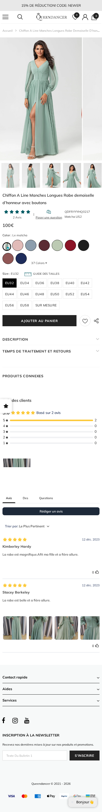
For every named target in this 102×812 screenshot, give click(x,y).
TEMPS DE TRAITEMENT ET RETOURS (36, 351)
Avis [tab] (9, 498)
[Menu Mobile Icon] (5, 17)
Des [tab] (25, 498)
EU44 (9, 294)
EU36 (39, 283)
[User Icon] (85, 17)
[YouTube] (26, 720)
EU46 (24, 294)
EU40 (70, 283)
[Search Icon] (24, 17)
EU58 (24, 305)
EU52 (70, 294)
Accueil (7, 30)
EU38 (55, 283)
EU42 (85, 283)
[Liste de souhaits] (85, 320)
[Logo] (51, 17)
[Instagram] (15, 720)
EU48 (39, 294)
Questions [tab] (46, 498)
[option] (41, 99)
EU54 (85, 294)
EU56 (9, 305)
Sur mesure (46, 305)
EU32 (9, 283)
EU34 (24, 283)
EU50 (55, 294)
